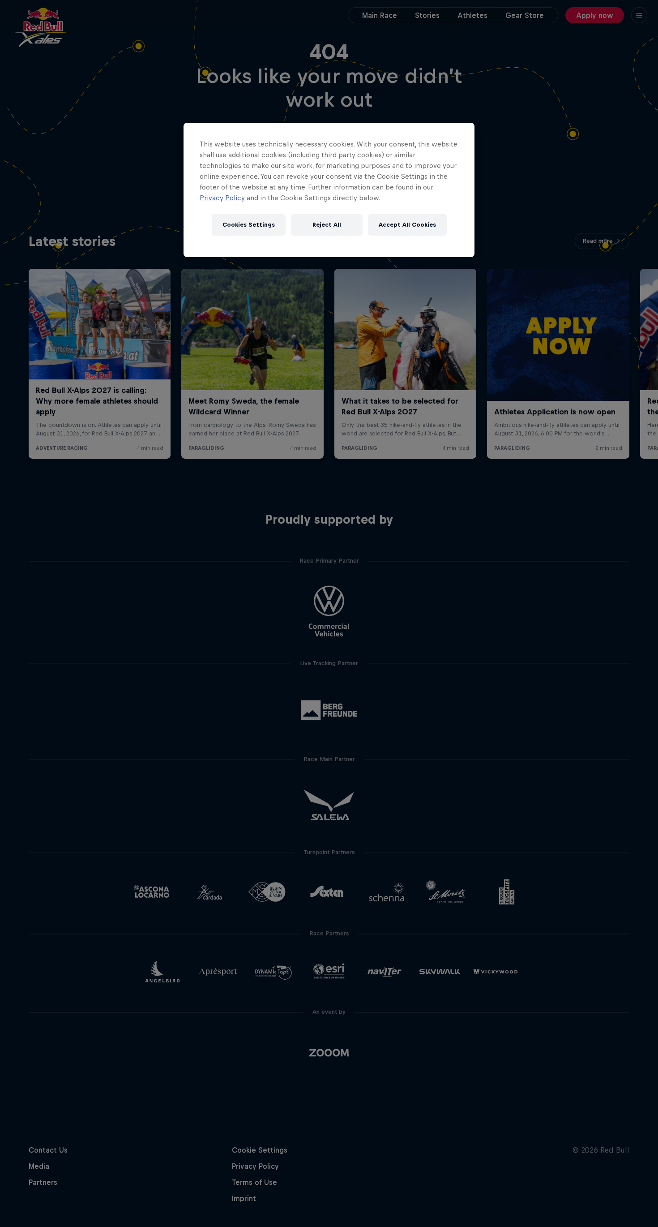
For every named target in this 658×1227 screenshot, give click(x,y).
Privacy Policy (222, 198)
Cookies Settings (248, 224)
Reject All (326, 224)
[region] (329, 190)
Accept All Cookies (407, 224)
